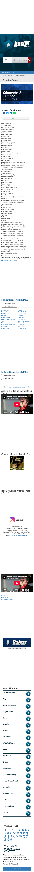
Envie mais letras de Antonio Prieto (17, 387)
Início (2, 72)
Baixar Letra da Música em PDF (17, 648)
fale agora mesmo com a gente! (19, 536)
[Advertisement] (17, 17)
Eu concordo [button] (17, 868)
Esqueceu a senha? (7, 599)
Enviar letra (7, 72)
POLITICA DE (12, 847)
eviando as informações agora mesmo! (14, 260)
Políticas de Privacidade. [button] (11, 864)
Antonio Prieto (10, 99)
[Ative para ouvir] (13, 118)
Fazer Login (4, 595)
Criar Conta (4, 597)
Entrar (13, 72)
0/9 (9, 840)
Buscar (29, 60)
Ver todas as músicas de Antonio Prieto (9, 304)
